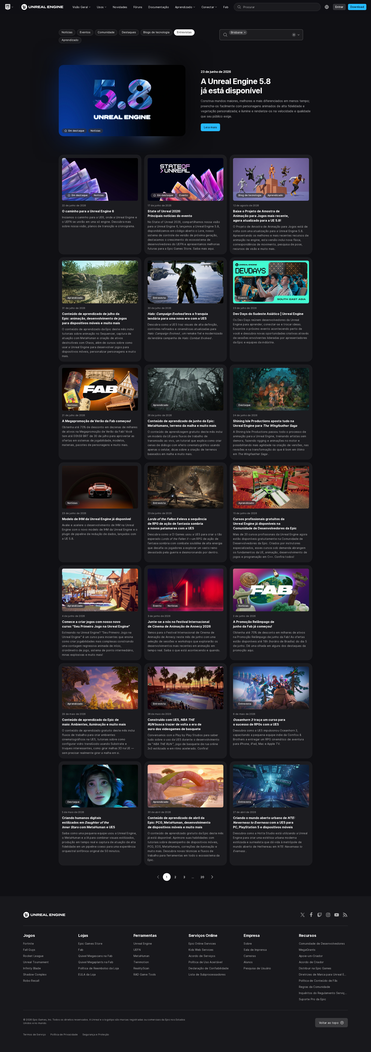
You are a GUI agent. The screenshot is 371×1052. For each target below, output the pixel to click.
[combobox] (259, 37)
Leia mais (210, 127)
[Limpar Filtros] (294, 35)
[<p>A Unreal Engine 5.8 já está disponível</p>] (185, 100)
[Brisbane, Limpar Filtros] (244, 32)
